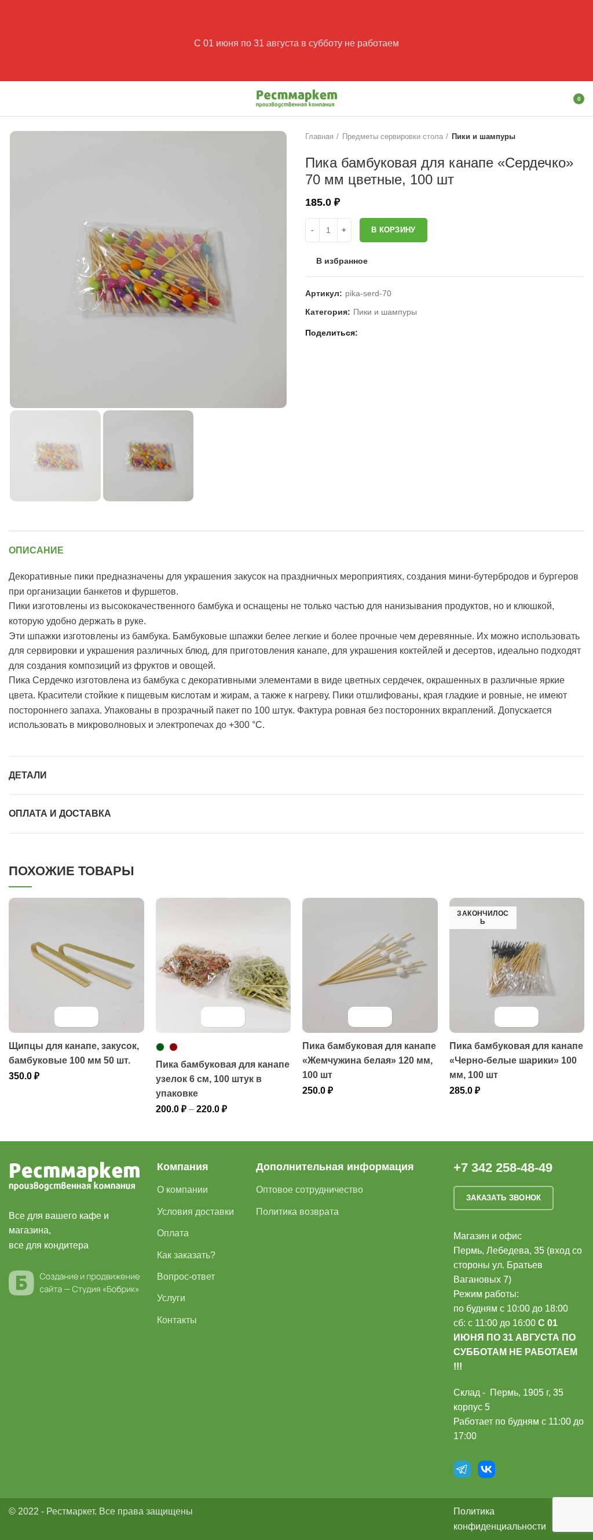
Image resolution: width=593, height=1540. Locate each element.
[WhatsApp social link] (383, 333)
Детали (28, 775)
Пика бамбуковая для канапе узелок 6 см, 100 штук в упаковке (223, 1079)
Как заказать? (186, 1255)
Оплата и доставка (60, 813)
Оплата (173, 1233)
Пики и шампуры (483, 136)
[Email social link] (369, 333)
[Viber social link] (423, 333)
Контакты (177, 1320)
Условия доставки (195, 1212)
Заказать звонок (503, 1197)
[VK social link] (396, 333)
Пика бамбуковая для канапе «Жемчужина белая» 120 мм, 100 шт (369, 1060)
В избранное (342, 261)
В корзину (393, 229)
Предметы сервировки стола (392, 136)
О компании (182, 1190)
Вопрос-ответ (186, 1276)
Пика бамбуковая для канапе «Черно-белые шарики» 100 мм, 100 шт (516, 1060)
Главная (319, 136)
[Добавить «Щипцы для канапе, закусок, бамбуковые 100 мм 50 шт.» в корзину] (66, 1017)
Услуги (171, 1298)
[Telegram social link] (409, 333)
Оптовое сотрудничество (309, 1190)
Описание (36, 550)
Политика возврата (297, 1212)
